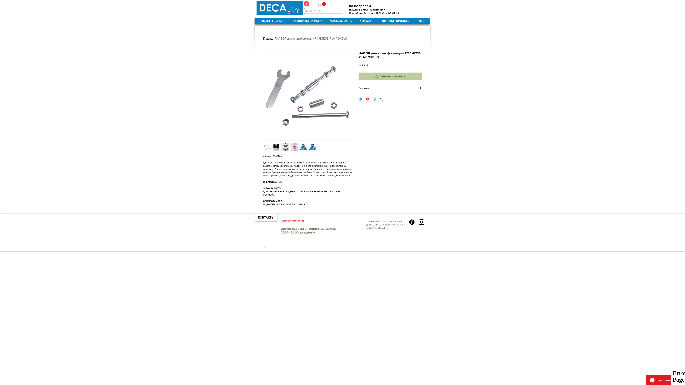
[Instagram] (421, 222)
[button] (322, 4)
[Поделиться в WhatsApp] (374, 99)
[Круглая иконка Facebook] (412, 222)
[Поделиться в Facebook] (361, 99)
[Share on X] (381, 99)
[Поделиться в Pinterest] (368, 99)
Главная (268, 38)
